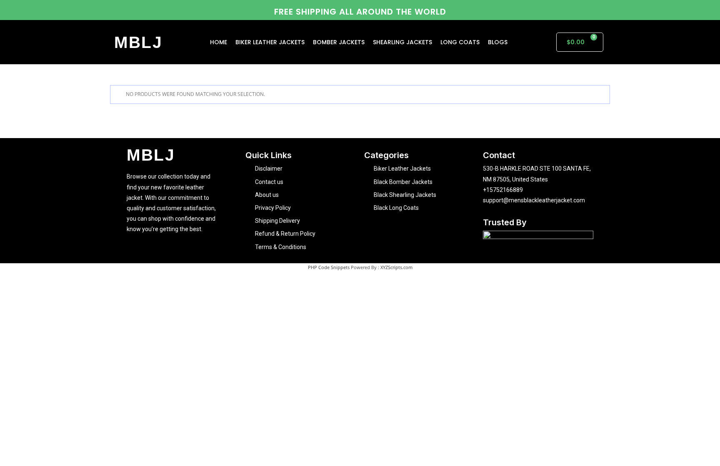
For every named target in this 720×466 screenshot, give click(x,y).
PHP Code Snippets (329, 267)
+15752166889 (503, 189)
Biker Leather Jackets (270, 42)
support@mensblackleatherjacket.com (534, 200)
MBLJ (138, 42)
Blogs (498, 42)
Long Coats (460, 42)
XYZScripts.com (396, 267)
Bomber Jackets (339, 42)
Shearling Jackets (402, 42)
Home (218, 42)
